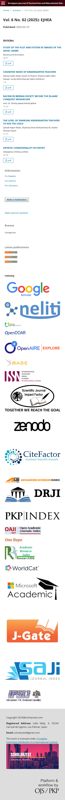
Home (6, 10)
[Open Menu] (3, 3)
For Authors (10, 180)
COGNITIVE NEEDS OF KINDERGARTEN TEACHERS (29, 71)
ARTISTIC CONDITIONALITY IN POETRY (24, 147)
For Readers (10, 176)
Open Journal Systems (16, 212)
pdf (9, 63)
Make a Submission (17, 199)
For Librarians (11, 185)
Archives (17, 10)
